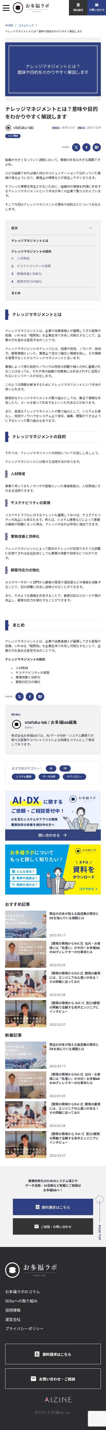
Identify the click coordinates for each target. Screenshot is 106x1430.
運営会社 (13, 1320)
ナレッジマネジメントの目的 (31, 251)
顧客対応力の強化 (29, 281)
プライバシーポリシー (24, 1329)
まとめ (16, 293)
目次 (14, 228)
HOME (9, 25)
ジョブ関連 (13, 136)
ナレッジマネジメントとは (29, 240)
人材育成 (23, 258)
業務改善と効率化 (29, 274)
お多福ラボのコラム (22, 1292)
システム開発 (23, 776)
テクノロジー (74, 776)
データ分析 (49, 776)
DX (65, 768)
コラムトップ (26, 25)
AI (51, 768)
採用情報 (13, 1310)
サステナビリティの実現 (34, 266)
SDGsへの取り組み (21, 1301)
